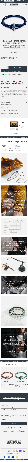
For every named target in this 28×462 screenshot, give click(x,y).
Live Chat (11, 431)
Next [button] (17, 37)
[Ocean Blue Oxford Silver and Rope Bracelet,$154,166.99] (20, 83)
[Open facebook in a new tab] (17, 428)
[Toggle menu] (1, 4)
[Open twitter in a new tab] (14, 428)
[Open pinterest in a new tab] (20, 428)
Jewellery (9, 0)
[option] (14, 397)
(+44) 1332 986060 (20, 431)
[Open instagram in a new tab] (8, 428)
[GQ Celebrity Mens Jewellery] (5, 125)
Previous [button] (11, 37)
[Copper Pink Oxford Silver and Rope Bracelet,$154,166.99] (7, 375)
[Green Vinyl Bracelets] (22, 125)
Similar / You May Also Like (8, 78)
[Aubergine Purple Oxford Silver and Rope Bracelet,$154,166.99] (14, 83)
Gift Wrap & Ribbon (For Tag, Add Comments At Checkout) (9, 58)
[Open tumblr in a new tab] (11, 428)
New (2, 0)
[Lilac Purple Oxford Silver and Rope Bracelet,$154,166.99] (8, 83)
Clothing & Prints (21, 0)
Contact (5, 431)
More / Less (14, 99)
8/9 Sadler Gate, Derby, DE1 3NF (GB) (18, 430)
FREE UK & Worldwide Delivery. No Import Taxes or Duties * (13, 2)
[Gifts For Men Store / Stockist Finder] (14, 145)
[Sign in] (24, 4)
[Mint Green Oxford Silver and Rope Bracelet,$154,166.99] (20, 375)
